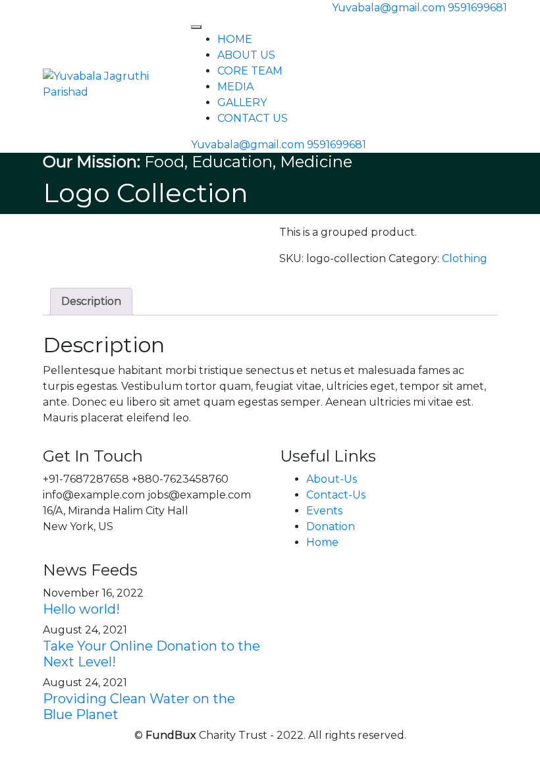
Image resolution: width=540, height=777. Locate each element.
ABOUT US (246, 55)
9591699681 (477, 7)
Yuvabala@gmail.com (388, 7)
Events (324, 510)
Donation (330, 526)
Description (91, 301)
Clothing (464, 258)
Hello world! (81, 609)
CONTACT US (252, 118)
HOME (234, 39)
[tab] (91, 301)
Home (322, 542)
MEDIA (235, 86)
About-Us (331, 479)
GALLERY (242, 102)
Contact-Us (335, 495)
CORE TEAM (250, 71)
